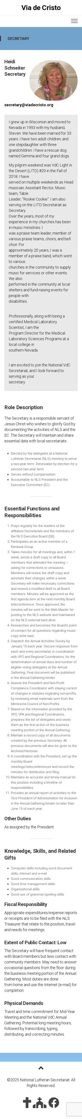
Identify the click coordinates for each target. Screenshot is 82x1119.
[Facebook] (53, 1102)
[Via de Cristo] (27, 1102)
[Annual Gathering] (40, 1102)
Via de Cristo (41, 7)
